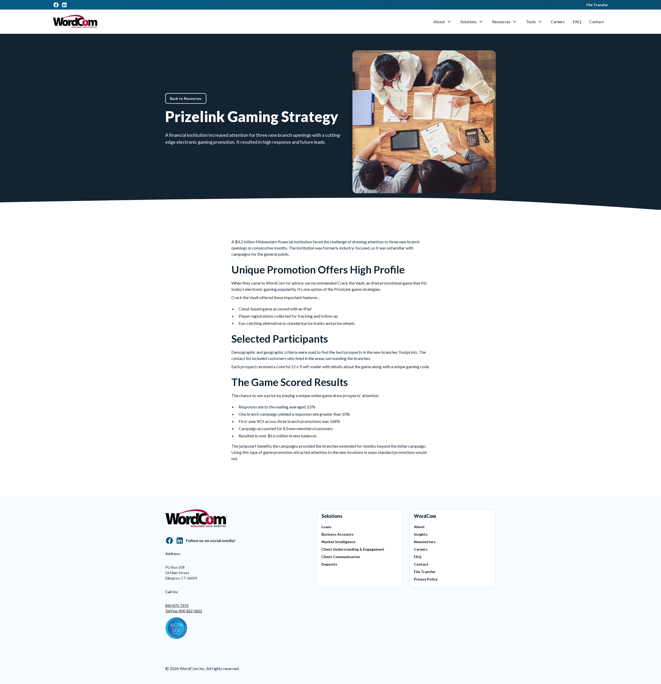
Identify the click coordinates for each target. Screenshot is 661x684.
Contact (596, 21)
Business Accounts (337, 534)
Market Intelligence (338, 542)
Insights (421, 534)
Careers (558, 21)
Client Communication (340, 556)
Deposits (329, 564)
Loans (326, 527)
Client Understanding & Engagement (352, 549)
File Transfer (597, 5)
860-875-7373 (176, 605)
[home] (75, 22)
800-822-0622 (183, 611)
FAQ (577, 21)
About (439, 21)
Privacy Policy (425, 579)
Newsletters (425, 542)
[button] (442, 21)
